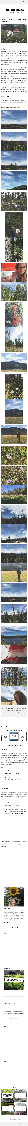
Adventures (4, 724)
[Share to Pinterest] (6, 726)
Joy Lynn (4, 749)
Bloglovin (14, 714)
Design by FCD (18, 1123)
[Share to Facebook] (4, 726)
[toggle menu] (2, 2)
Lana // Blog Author (12, 773)
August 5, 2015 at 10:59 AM (7, 790)
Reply (2, 767)
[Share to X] (1, 726)
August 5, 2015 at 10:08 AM (7, 751)
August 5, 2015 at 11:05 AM (10, 775)
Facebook (22, 712)
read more (7, 922)
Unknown (4, 788)
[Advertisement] (14, 864)
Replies (8, 770)
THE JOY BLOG (14, 10)
